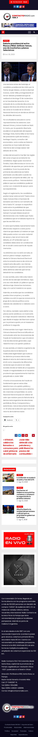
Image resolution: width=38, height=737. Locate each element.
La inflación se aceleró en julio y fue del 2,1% (26, 479)
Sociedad (15, 731)
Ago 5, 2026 (23, 520)
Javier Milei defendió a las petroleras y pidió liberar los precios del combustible (26, 446)
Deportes (13, 735)
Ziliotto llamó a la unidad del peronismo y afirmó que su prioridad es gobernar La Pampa (26, 513)
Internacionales (29, 727)
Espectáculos (23, 735)
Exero (31, 725)
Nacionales (18, 727)
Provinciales (8, 727)
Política (6, 41)
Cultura (30, 731)
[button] (34, 32)
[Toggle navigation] (29, 32)
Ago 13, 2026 (23, 482)
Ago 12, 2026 (23, 501)
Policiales (23, 731)
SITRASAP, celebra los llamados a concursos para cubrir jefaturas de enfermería (10, 446)
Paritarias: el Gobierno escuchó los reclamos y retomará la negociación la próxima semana (26, 494)
